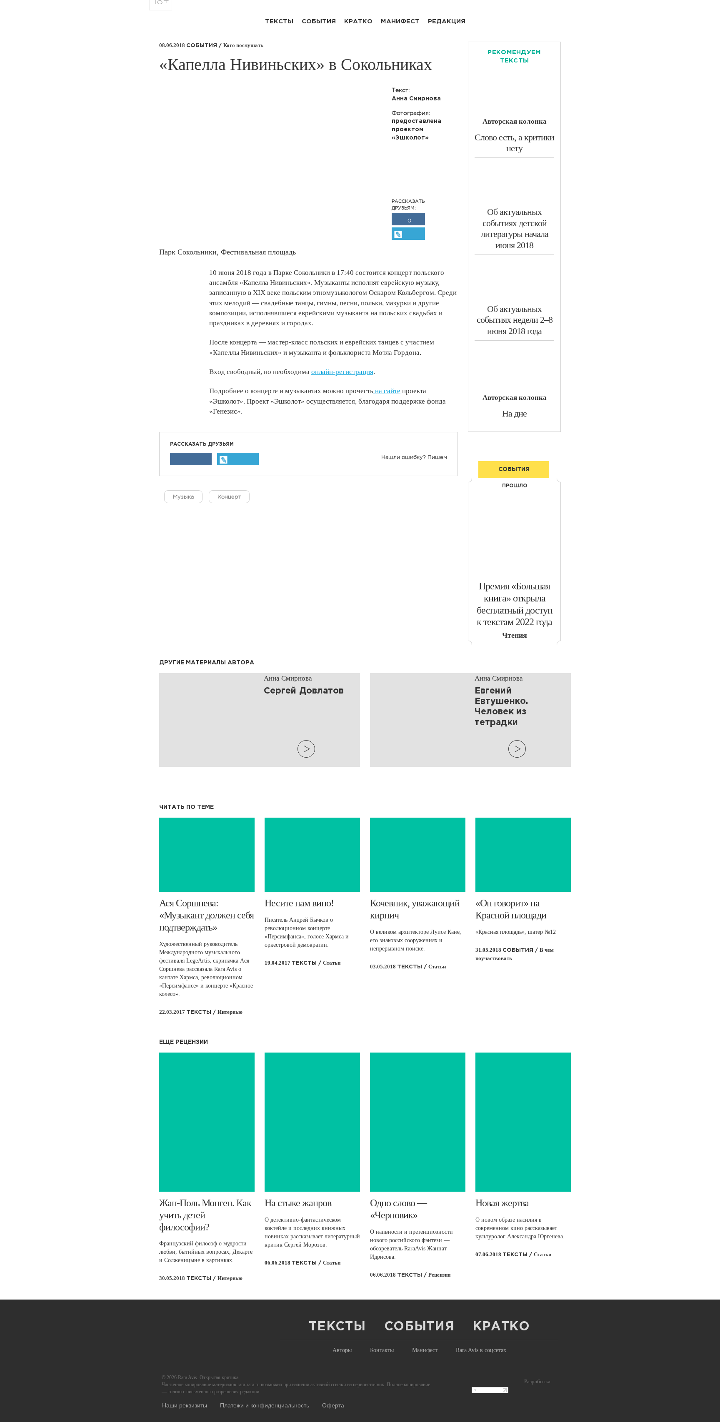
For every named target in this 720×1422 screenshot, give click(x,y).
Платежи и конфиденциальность (264, 1405)
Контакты (382, 1350)
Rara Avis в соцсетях (481, 1350)
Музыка (183, 497)
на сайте (386, 391)
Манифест (400, 21)
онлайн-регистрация (342, 372)
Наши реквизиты (184, 1405)
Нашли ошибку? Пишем (414, 457)
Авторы (342, 1350)
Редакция (446, 21)
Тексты (279, 21)
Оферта (333, 1405)
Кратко (358, 21)
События (319, 21)
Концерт (229, 497)
